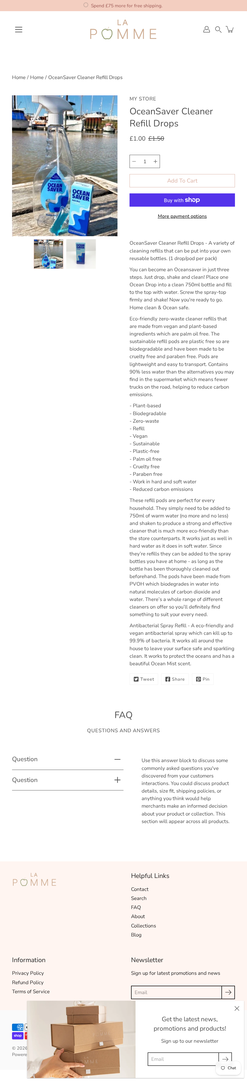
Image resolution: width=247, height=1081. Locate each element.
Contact (140, 889)
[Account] (206, 29)
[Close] (237, 1008)
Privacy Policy (28, 973)
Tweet (147, 679)
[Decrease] (134, 161)
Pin (206, 679)
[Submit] (228, 992)
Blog (136, 934)
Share (178, 679)
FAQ (136, 907)
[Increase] (155, 161)
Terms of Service (31, 991)
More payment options (182, 216)
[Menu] (18, 29)
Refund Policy (28, 982)
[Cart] (230, 29)
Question (25, 759)
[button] (218, 29)
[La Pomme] (123, 29)
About (138, 916)
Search (139, 898)
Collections (143, 925)
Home (19, 77)
